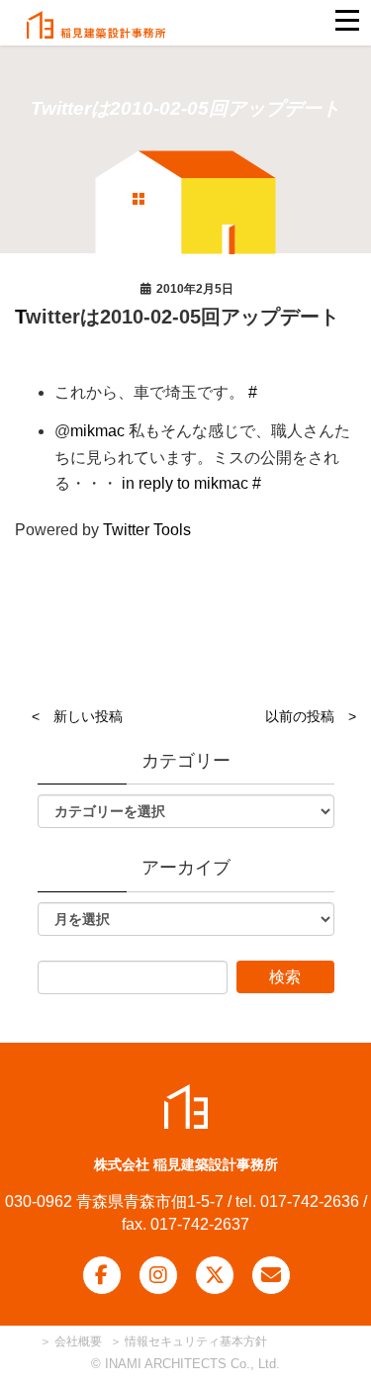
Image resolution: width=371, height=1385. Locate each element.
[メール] (271, 1275)
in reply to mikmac (185, 483)
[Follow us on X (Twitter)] (214, 1275)
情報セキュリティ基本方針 (196, 1341)
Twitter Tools (147, 529)
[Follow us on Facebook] (102, 1275)
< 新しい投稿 (77, 716)
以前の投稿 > (310, 716)
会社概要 (76, 1341)
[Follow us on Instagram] (158, 1275)
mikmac (97, 430)
